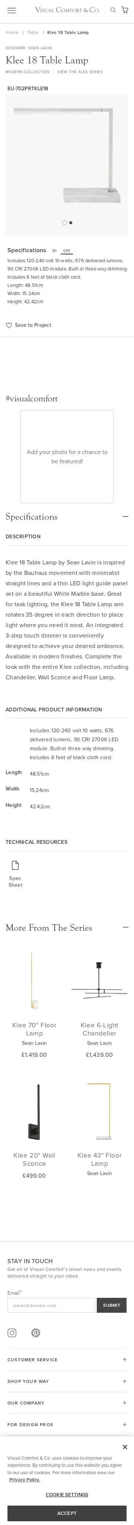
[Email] (67, 1305)
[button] (63, 222)
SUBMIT (111, 1305)
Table (33, 32)
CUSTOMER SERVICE (32, 1359)
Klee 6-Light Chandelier (99, 1029)
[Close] (125, 1447)
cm (66, 250)
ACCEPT (67, 1513)
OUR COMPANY (26, 1403)
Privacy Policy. (24, 1479)
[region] (67, 1481)
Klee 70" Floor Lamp (34, 1029)
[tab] (67, 513)
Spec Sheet (15, 881)
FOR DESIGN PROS (30, 1424)
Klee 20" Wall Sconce (34, 1159)
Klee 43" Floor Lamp (99, 1159)
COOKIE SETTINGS (67, 1494)
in (54, 250)
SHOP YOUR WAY (28, 1381)
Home (13, 32)
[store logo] (67, 10)
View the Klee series (80, 71)
